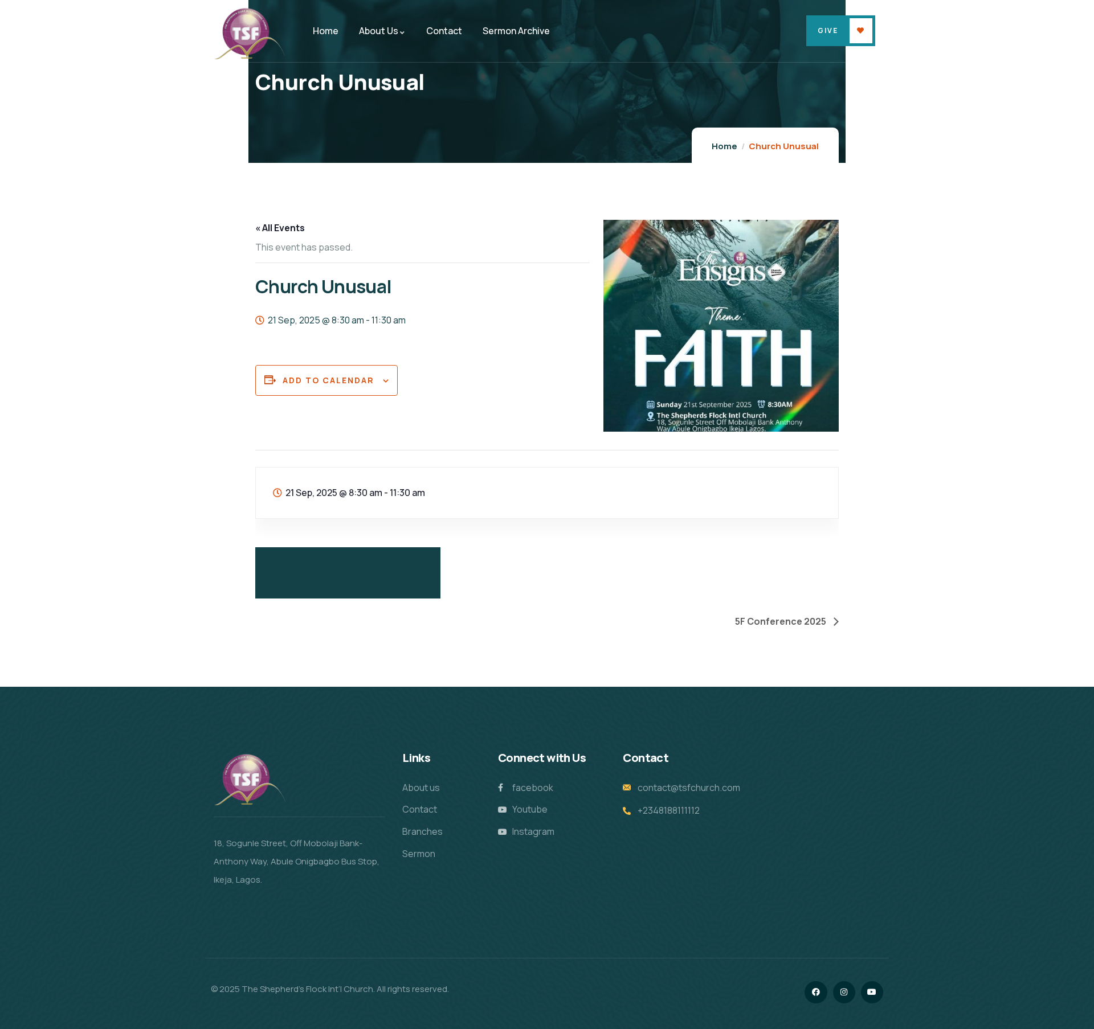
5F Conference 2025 (781, 621)
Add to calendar (328, 380)
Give (828, 30)
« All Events (280, 228)
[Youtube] (872, 992)
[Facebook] (816, 992)
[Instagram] (844, 992)
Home (724, 146)
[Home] (249, 32)
